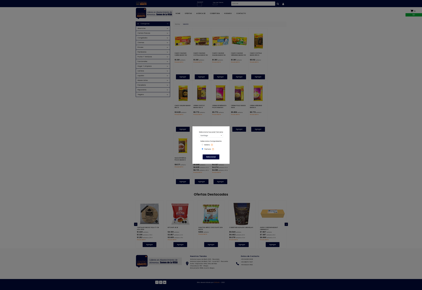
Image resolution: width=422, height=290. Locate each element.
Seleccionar (211, 157)
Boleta (207, 145)
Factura (208, 149)
